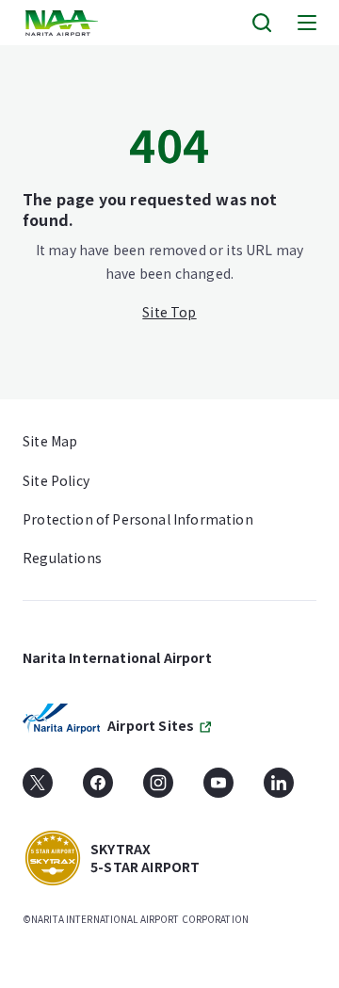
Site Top (169, 311)
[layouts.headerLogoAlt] (63, 23)
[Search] (261, 22)
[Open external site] (38, 789)
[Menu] (307, 22)
